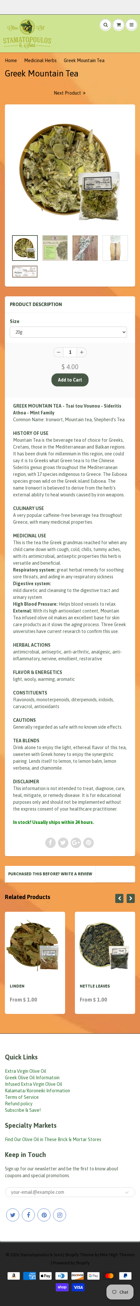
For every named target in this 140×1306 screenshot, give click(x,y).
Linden (17, 986)
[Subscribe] (127, 1192)
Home (11, 60)
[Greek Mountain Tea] (70, 171)
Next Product (68, 93)
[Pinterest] (43, 1214)
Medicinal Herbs (40, 60)
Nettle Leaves (95, 986)
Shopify (72, 1254)
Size (15, 321)
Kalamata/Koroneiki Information (37, 1090)
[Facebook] (28, 1214)
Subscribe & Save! (23, 1110)
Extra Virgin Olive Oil (25, 1071)
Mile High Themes (117, 1254)
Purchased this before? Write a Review (50, 874)
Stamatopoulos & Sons (41, 1254)
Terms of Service (22, 1097)
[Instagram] (59, 1214)
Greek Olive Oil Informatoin (32, 1077)
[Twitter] (12, 1214)
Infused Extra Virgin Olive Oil (33, 1084)
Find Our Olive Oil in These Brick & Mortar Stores (53, 1139)
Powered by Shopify (71, 1262)
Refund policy (19, 1103)
